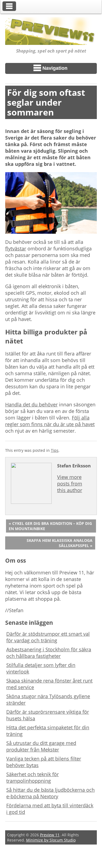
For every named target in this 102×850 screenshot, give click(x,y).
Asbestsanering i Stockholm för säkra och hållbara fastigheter (48, 652)
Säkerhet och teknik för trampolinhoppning (32, 777)
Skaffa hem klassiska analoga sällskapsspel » (59, 543)
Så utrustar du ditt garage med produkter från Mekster (41, 746)
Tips (54, 450)
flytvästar (15, 248)
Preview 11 (50, 834)
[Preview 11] (51, 41)
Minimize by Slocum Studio (51, 840)
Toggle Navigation (9, 6)
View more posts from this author (69, 483)
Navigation (54, 68)
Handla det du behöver (31, 404)
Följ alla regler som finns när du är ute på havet (50, 420)
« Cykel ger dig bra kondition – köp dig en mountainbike (50, 526)
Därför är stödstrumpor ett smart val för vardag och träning (48, 637)
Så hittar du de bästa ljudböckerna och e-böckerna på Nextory (50, 793)
